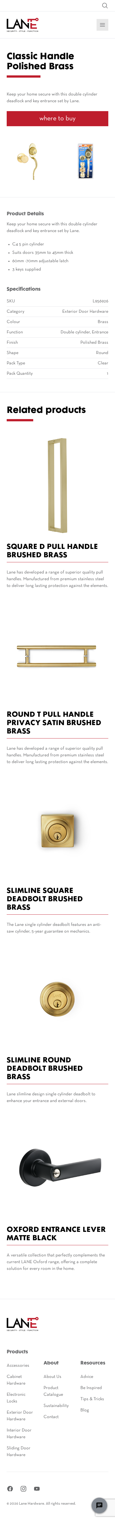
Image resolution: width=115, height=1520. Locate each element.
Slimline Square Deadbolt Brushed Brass (45, 899)
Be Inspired (91, 1388)
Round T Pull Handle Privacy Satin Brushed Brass (54, 723)
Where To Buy (57, 119)
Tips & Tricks (92, 1399)
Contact (51, 1417)
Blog (84, 1410)
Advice (86, 1377)
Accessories (18, 1366)
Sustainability (56, 1406)
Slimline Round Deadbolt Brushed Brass (45, 1069)
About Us (52, 1377)
